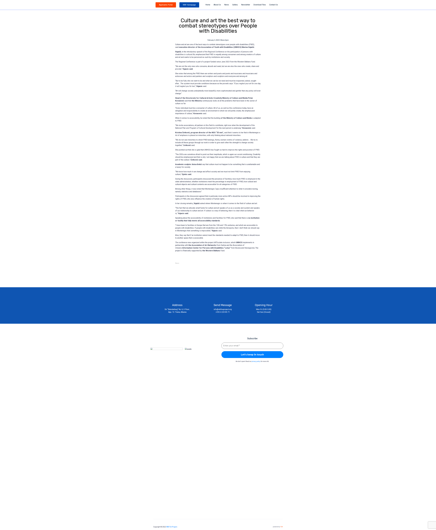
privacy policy (256, 361)
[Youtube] (166, 343)
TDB (281, 527)
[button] (166, 4)
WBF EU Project (171, 527)
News (177, 263)
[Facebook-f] (150, 343)
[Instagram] (161, 343)
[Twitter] (156, 343)
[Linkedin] (171, 343)
